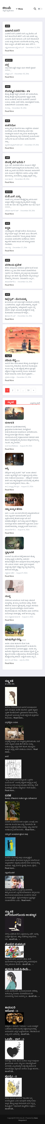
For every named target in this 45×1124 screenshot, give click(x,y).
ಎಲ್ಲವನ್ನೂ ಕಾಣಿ (35, 403)
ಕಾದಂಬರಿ (10, 1007)
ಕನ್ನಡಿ (7, 227)
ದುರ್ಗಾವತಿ (9, 422)
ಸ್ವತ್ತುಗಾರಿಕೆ (9, 552)
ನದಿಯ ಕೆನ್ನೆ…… (12, 360)
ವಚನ (8, 86)
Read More (9, 51)
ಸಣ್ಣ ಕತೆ (9, 681)
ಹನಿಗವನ (9, 60)
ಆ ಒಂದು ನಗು (9, 684)
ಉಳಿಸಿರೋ (10, 125)
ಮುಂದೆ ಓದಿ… (14, 939)
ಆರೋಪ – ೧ (11, 1010)
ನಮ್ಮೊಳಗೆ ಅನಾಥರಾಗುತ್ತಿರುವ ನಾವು (16, 834)
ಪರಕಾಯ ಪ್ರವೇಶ (13, 264)
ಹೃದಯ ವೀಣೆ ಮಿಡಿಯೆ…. (18, 969)
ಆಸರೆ (7, 756)
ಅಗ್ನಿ (6, 468)
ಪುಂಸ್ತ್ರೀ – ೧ (11, 1076)
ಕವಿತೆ (7, 26)
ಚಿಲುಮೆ (6, 8)
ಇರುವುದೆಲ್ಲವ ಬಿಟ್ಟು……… (15, 639)
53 (28, 390)
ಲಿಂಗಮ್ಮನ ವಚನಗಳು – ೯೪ (17, 90)
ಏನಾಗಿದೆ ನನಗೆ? (12, 30)
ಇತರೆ (7, 157)
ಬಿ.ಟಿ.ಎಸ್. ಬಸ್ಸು (12, 196)
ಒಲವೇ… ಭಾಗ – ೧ (14, 1039)
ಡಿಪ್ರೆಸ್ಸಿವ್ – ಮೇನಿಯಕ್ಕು (16, 298)
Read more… (19, 718)
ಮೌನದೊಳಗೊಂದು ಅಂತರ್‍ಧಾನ (20, 914)
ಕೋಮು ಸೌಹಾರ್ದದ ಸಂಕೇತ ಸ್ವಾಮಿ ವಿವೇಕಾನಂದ (21, 798)
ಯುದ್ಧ (7, 596)
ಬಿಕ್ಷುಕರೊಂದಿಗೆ (10, 873)
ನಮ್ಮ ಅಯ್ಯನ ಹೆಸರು (13, 508)
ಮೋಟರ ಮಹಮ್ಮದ (15, 944)
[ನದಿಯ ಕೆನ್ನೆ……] (22, 340)
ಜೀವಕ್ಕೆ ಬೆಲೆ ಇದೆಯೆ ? (15, 162)
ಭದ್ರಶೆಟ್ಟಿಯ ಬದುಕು (11, 722)
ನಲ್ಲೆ (7, 64)
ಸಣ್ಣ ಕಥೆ (8, 356)
